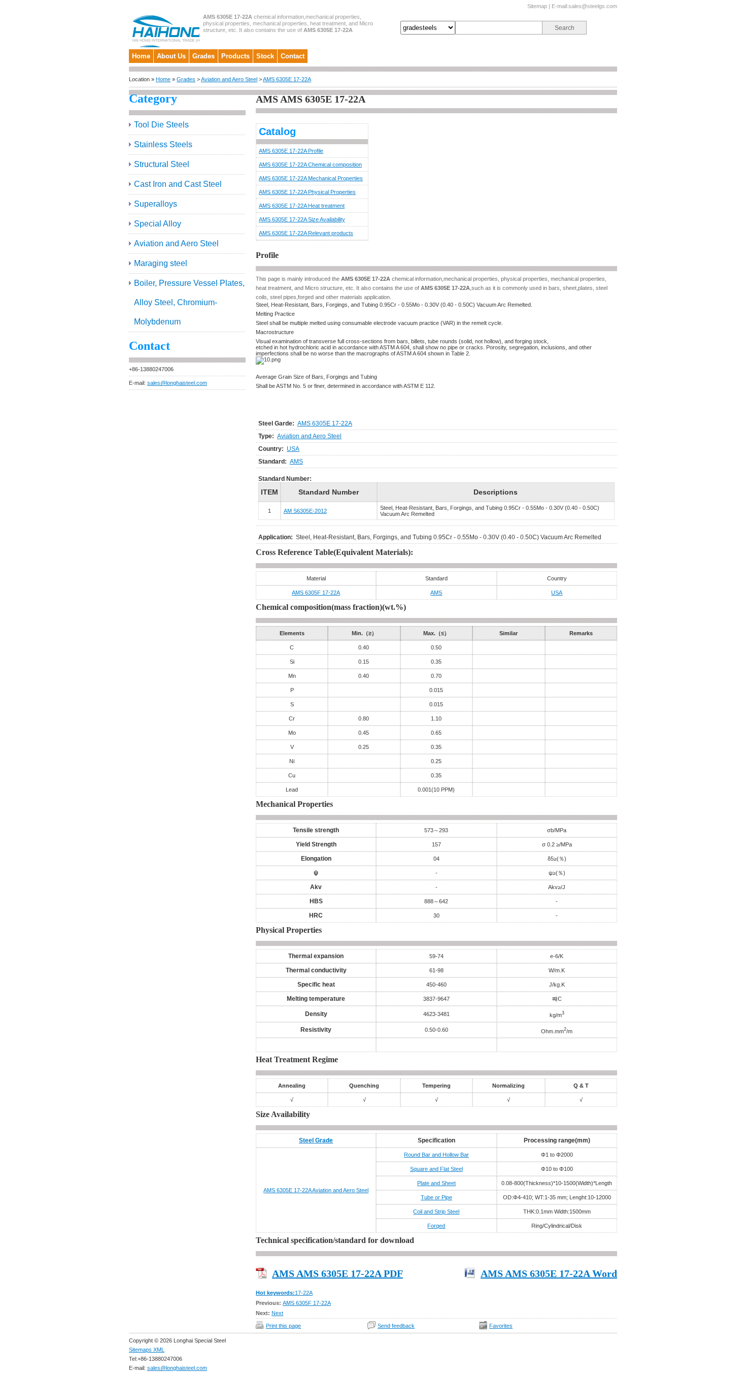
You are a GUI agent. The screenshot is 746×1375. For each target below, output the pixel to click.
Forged (436, 1226)
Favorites (501, 1326)
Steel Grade (316, 1140)
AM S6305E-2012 (305, 511)
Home (141, 56)
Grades (203, 56)
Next (277, 1313)
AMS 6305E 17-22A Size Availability (302, 219)
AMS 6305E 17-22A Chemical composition (310, 164)
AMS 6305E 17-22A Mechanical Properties (311, 178)
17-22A (304, 1293)
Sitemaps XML (146, 1350)
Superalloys (155, 204)
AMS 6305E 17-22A (287, 79)
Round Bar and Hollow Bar (436, 1155)
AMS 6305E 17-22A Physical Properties (307, 192)
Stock (265, 56)
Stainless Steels (163, 144)
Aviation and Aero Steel (229, 79)
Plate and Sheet (436, 1183)
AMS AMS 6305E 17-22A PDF (337, 1273)
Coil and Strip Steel (436, 1211)
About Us (171, 56)
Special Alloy (157, 223)
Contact (292, 56)
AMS (296, 461)
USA (293, 448)
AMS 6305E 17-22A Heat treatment (302, 206)
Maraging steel (160, 263)
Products (235, 56)
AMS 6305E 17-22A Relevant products (306, 233)
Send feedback (396, 1326)
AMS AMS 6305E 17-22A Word (549, 1273)
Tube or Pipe (436, 1197)
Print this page (283, 1326)
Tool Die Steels (161, 124)
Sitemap (537, 6)
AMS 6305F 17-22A (316, 593)
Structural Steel (161, 164)
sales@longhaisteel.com (177, 383)
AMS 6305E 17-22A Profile (291, 151)
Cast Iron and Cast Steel (178, 184)
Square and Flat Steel (436, 1169)
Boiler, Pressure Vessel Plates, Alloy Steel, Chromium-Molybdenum (189, 302)
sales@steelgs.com (592, 6)
